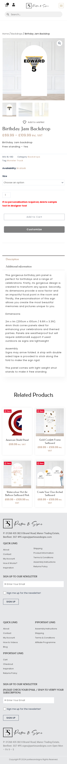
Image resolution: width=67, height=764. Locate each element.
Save (9, 411)
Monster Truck (15, 160)
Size (4, 176)
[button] (61, 5)
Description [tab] (12, 259)
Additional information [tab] (19, 266)
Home (5, 33)
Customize (34, 229)
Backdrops (16, 33)
